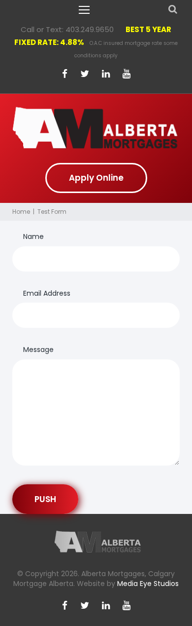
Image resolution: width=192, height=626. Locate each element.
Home (21, 211)
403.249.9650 (89, 29)
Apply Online (96, 178)
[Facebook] (64, 74)
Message (38, 349)
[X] (84, 74)
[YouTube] (126, 74)
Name (33, 236)
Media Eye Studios (148, 583)
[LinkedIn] (106, 74)
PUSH (45, 499)
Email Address (46, 293)
